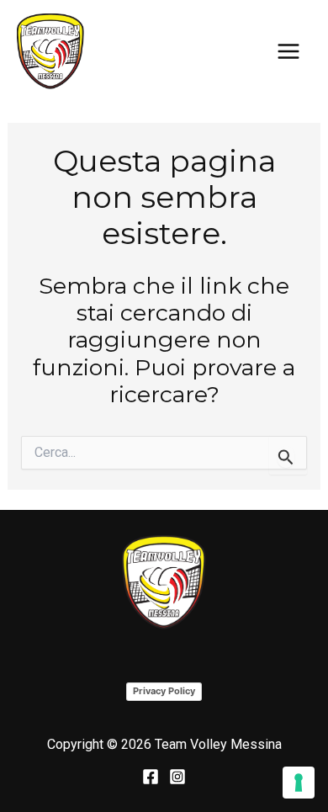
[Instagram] (177, 776)
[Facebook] (150, 776)
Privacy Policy (164, 691)
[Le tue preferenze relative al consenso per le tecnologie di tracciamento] (299, 783)
